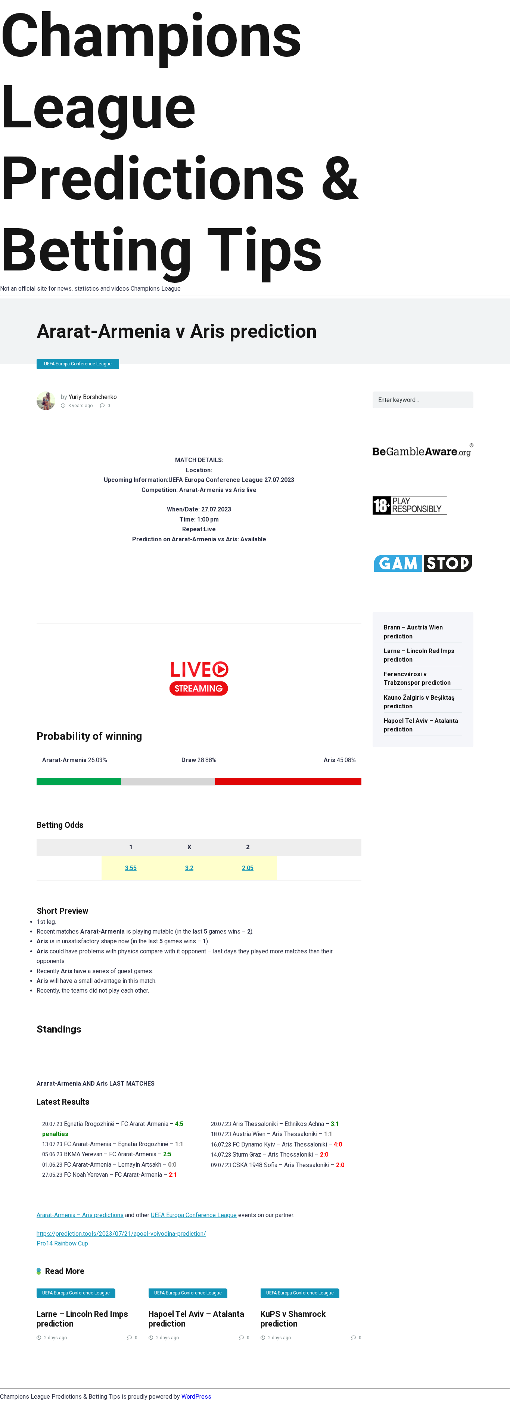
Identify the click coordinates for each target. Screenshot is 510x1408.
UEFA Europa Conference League (78, 363)
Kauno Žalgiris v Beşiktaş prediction (419, 702)
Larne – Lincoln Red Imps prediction (419, 655)
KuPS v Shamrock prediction (293, 1319)
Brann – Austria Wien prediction (413, 632)
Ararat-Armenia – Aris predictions (80, 1215)
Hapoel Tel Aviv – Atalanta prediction (421, 725)
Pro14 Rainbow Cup (62, 1243)
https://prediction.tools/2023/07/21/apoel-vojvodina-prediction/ (121, 1233)
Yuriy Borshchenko (93, 396)
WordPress (196, 1396)
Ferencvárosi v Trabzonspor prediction (417, 678)
